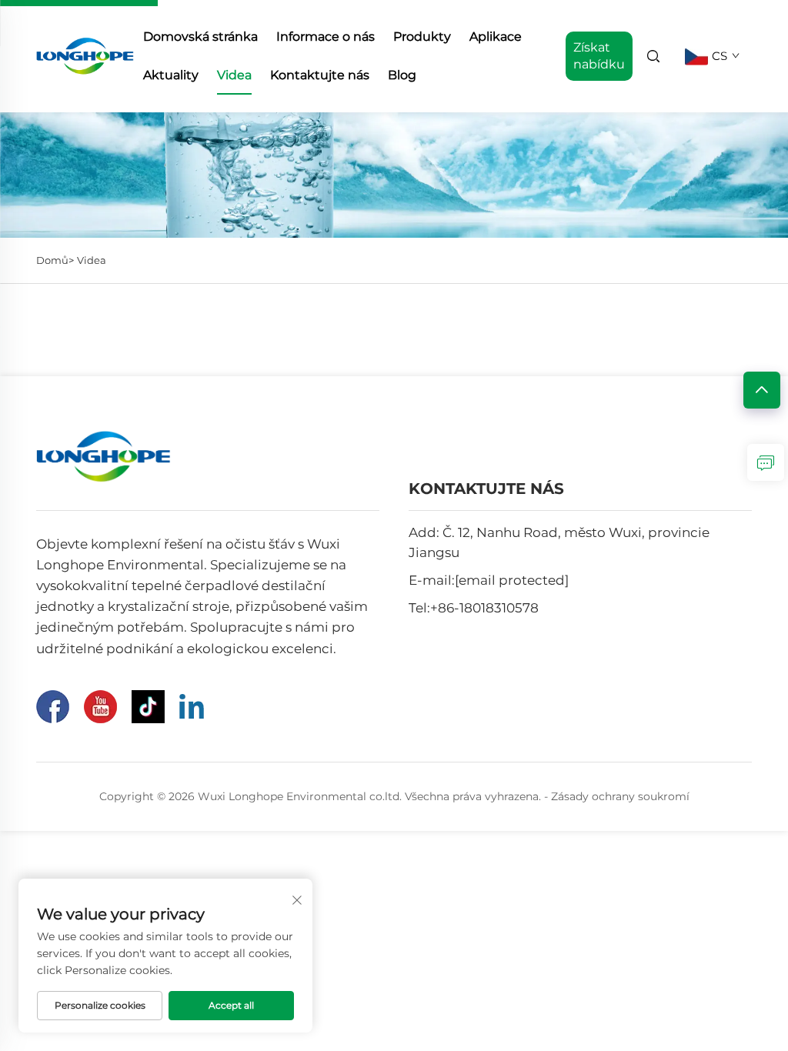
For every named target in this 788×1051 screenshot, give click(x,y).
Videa (234, 75)
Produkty (422, 36)
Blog (402, 75)
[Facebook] (52, 706)
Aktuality (171, 75)
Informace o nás (325, 36)
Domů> (55, 260)
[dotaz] (765, 462)
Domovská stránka (200, 36)
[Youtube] (100, 706)
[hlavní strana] (85, 55)
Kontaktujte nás (319, 75)
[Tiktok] (148, 706)
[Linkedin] (191, 706)
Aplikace (495, 36)
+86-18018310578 (484, 608)
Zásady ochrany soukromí (620, 796)
